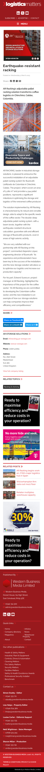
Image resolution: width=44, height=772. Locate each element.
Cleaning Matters (12, 661)
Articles (27, 629)
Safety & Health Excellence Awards (19, 673)
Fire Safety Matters (13, 664)
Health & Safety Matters (15, 653)
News (26, 632)
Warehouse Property (28, 636)
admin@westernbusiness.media (18, 607)
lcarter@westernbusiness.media (18, 724)
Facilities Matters (12, 670)
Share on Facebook (12, 320)
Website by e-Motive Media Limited (28, 769)
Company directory (13, 632)
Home (7, 629)
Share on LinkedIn (12, 325)
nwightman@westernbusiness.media (20, 736)
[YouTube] (27, 13)
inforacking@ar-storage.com (19, 339)
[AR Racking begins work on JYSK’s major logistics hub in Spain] (9, 477)
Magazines (9, 635)
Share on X (31, 325)
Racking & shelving (11, 387)
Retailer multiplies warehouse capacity (26, 493)
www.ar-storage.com (19, 344)
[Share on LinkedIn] (14, 81)
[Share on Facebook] (11, 81)
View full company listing (13, 371)
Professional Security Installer (17, 676)
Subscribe (10, 18)
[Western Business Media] (21, 587)
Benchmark (10, 679)
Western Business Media (15, 754)
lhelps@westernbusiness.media (18, 712)
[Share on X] (17, 81)
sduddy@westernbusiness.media (19, 699)
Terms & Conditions (11, 762)
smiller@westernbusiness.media (18, 748)
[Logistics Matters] (22, 4)
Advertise (23, 18)
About (7, 639)
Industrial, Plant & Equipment (17, 655)
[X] (22, 13)
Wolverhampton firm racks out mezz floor (26, 482)
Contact (35, 18)
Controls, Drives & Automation (17, 658)
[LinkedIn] (18, 13)
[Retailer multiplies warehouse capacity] (9, 498)
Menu (24, 23)
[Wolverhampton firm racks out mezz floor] (9, 488)
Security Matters (11, 667)
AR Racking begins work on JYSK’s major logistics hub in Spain (28, 473)
